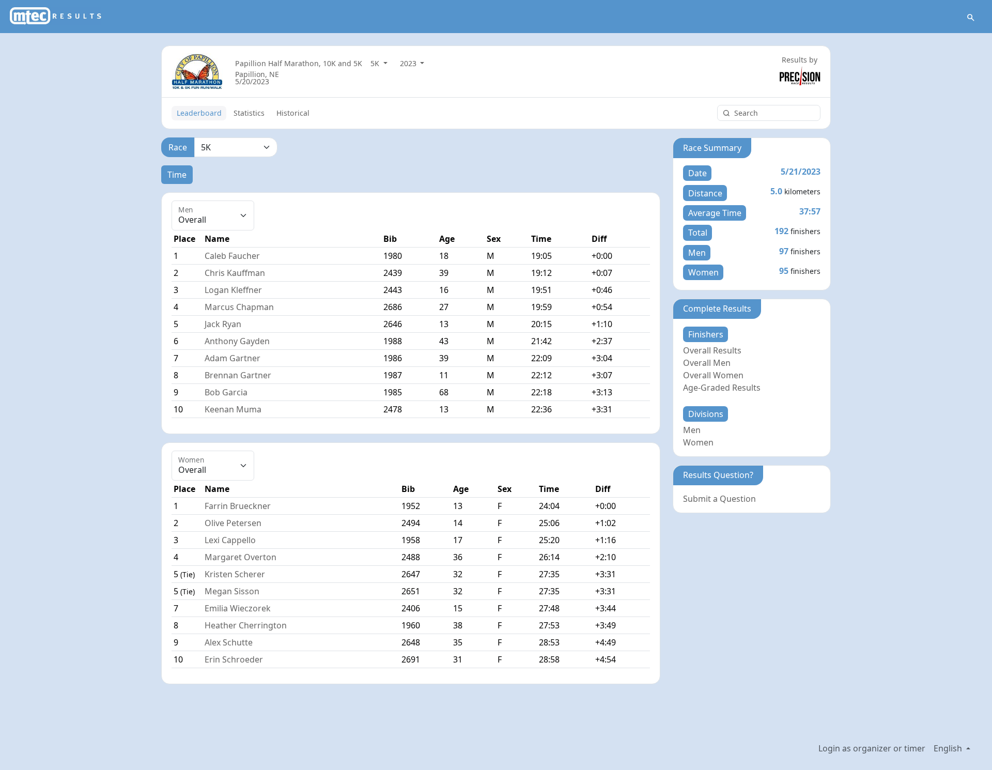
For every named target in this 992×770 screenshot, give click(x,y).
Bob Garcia (226, 392)
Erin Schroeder (234, 659)
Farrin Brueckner (238, 506)
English (949, 748)
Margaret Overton (240, 557)
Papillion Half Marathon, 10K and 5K (298, 63)
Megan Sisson (232, 591)
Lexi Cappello (230, 540)
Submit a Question (719, 498)
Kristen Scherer (235, 574)
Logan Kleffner (233, 290)
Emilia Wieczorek (238, 608)
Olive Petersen (233, 523)
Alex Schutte (229, 642)
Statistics (249, 113)
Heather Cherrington (246, 625)
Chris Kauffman (235, 273)
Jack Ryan (223, 324)
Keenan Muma (233, 409)
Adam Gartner (232, 358)
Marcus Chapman (239, 307)
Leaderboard (199, 113)
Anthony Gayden (237, 341)
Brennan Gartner (238, 375)
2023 (409, 63)
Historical (292, 113)
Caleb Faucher (232, 255)
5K (375, 63)
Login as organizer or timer (871, 748)
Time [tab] (177, 174)
